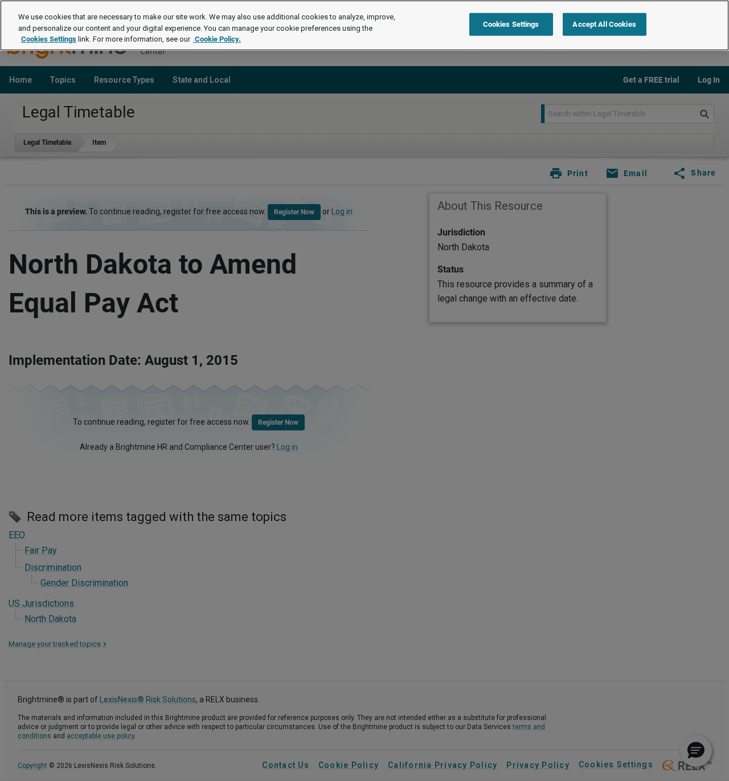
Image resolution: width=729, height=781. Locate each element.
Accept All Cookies (604, 24)
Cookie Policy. (217, 39)
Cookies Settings (48, 39)
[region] (364, 25)
